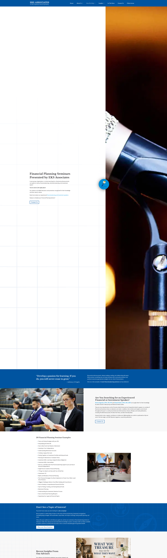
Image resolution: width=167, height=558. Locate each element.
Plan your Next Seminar (45, 527)
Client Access (130, 3)
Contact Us (121, 3)
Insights (101, 3)
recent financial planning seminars (110, 382)
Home (71, 3)
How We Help (90, 3)
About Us (79, 3)
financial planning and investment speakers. (58, 195)
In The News (111, 3)
